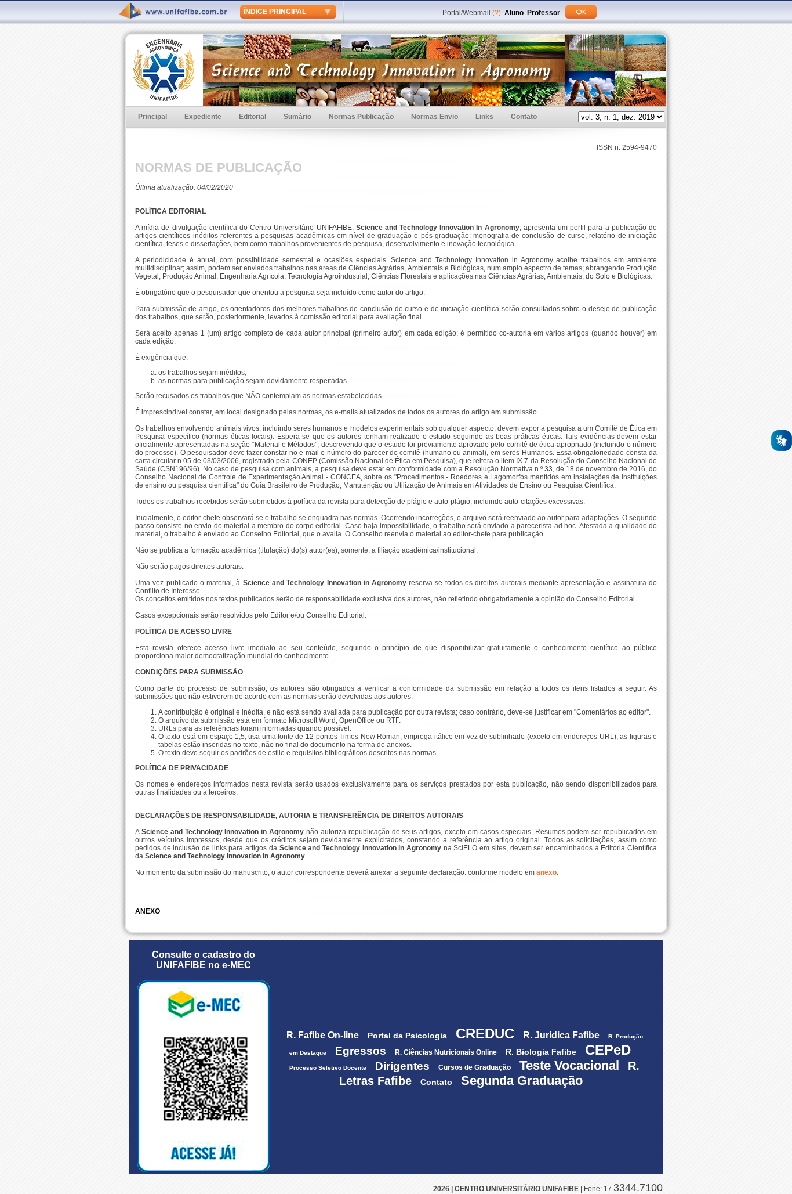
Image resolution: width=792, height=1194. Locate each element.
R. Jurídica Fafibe (561, 1035)
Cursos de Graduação (474, 1067)
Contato (524, 117)
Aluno (514, 13)
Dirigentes (402, 1066)
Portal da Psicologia (407, 1035)
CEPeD (610, 1050)
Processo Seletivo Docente (327, 1068)
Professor (543, 13)
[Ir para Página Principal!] (174, 12)
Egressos (360, 1051)
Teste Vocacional (569, 1065)
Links (484, 117)
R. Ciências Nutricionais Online (446, 1052)
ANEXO (147, 911)
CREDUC (485, 1033)
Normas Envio (434, 117)
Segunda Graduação (522, 1080)
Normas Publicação (361, 117)
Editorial (252, 117)
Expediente (202, 117)
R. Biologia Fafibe (541, 1051)
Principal (152, 117)
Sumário (297, 117)
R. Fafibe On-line (322, 1035)
